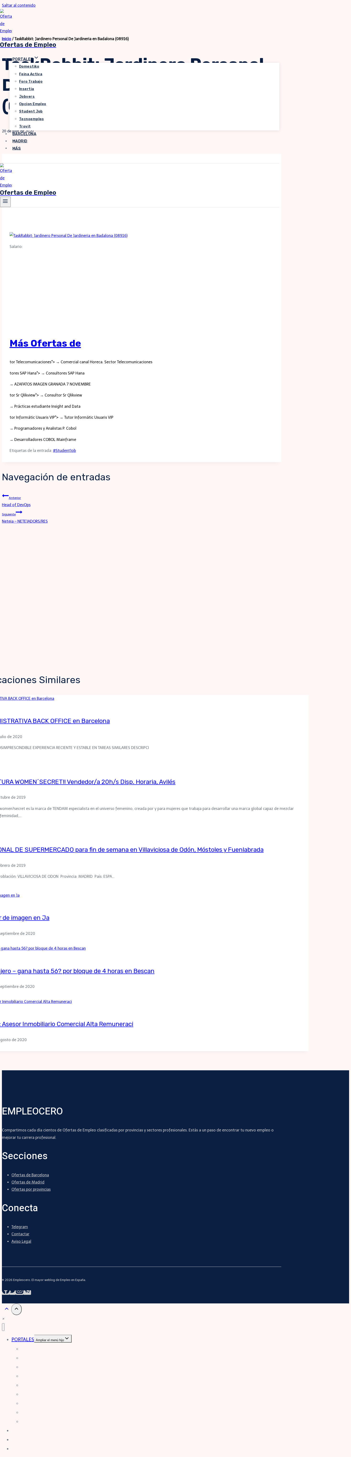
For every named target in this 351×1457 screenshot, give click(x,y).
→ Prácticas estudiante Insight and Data (45, 406)
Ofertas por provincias (31, 1189)
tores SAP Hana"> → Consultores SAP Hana (47, 373)
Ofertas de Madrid (27, 1182)
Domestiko (29, 66)
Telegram (19, 1227)
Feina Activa (30, 74)
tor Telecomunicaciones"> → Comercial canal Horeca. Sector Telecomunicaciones (81, 362)
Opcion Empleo (32, 104)
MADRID (19, 141)
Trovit (25, 126)
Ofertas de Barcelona (30, 1175)
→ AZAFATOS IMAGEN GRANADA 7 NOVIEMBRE (50, 384)
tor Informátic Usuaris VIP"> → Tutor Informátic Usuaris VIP (61, 417)
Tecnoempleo (31, 119)
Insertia (26, 89)
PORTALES (22, 1339)
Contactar (20, 1234)
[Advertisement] (142, 295)
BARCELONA (24, 134)
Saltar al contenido (19, 5)
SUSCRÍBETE (19, 159)
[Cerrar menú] (3, 1327)
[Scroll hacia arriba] (6, 1309)
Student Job (31, 111)
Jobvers (27, 96)
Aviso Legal (21, 1241)
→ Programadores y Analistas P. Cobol (43, 428)
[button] (3, 1318)
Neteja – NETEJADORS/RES (25, 518)
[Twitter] (13, 1292)
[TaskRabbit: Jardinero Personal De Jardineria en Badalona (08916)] (69, 235)
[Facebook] (6, 1292)
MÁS (16, 148)
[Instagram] (19, 1292)
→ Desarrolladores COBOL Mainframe (43, 439)
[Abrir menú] (5, 202)
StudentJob (64, 450)
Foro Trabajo (31, 81)
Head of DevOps (16, 501)
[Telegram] (27, 1292)
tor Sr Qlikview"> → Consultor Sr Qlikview (46, 395)
